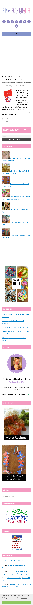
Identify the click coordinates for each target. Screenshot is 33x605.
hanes (6, 121)
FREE (3, 121)
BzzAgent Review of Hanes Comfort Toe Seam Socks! (13, 78)
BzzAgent (6, 120)
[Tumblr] (24, 21)
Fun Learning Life (16, 11)
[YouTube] (16, 26)
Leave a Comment (18, 87)
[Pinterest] (16, 21)
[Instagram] (12, 21)
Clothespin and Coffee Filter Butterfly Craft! (16, 327)
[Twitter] (29, 21)
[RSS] (20, 21)
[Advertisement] (16, 55)
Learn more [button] (24, 598)
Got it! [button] (16, 602)
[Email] (4, 21)
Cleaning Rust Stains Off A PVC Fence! (17, 561)
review (6, 118)
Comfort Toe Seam (23, 120)
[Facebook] (8, 21)
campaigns (13, 120)
